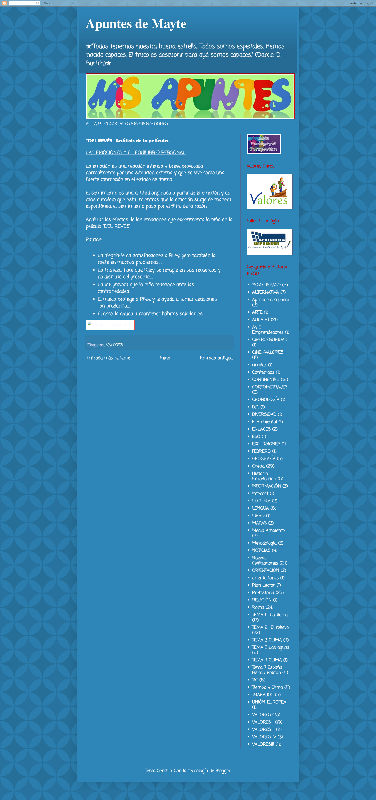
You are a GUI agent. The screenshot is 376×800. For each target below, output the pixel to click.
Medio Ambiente (268, 530)
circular (259, 365)
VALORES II (263, 729)
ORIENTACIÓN (265, 570)
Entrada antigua (216, 358)
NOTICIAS (261, 550)
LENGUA (260, 508)
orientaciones (265, 578)
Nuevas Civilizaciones (265, 561)
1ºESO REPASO (266, 285)
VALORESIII (263, 744)
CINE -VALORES (267, 352)
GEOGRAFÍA (263, 459)
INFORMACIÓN (266, 486)
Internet (260, 493)
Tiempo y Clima (267, 687)
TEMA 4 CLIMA (267, 660)
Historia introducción (264, 476)
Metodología (264, 543)
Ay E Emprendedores (268, 330)
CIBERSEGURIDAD (269, 339)
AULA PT (260, 319)
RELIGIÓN (262, 600)
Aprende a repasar (271, 299)
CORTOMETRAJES (269, 387)
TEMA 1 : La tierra (270, 615)
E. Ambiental (264, 422)
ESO (256, 436)
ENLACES (261, 429)
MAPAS (259, 523)
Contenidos (263, 372)
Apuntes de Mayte (136, 22)
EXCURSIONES (266, 444)
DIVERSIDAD (264, 414)
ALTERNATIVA (265, 292)
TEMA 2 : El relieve (270, 627)
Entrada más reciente (108, 358)
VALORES (114, 345)
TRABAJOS (263, 695)
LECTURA (261, 501)
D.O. (255, 407)
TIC (255, 680)
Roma (258, 607)
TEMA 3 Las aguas (270, 647)
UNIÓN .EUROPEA (269, 702)
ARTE (257, 312)
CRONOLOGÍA (265, 399)
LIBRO (258, 515)
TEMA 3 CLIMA (267, 640)
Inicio (165, 358)
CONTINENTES (265, 379)
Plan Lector (263, 585)
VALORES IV (264, 737)
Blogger (223, 770)
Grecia (258, 466)
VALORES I (263, 722)
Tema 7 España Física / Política (267, 670)
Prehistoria (263, 592)
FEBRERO (261, 451)
